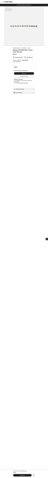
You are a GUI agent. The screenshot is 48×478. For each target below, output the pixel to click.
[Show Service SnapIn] (47, 239)
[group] (24, 26)
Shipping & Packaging (23, 83)
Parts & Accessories (17, 48)
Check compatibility (17, 61)
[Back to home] (8, 2)
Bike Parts (24, 48)
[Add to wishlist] (33, 475)
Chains (29, 48)
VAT (18, 81)
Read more (30, 80)
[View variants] (1, 44)
